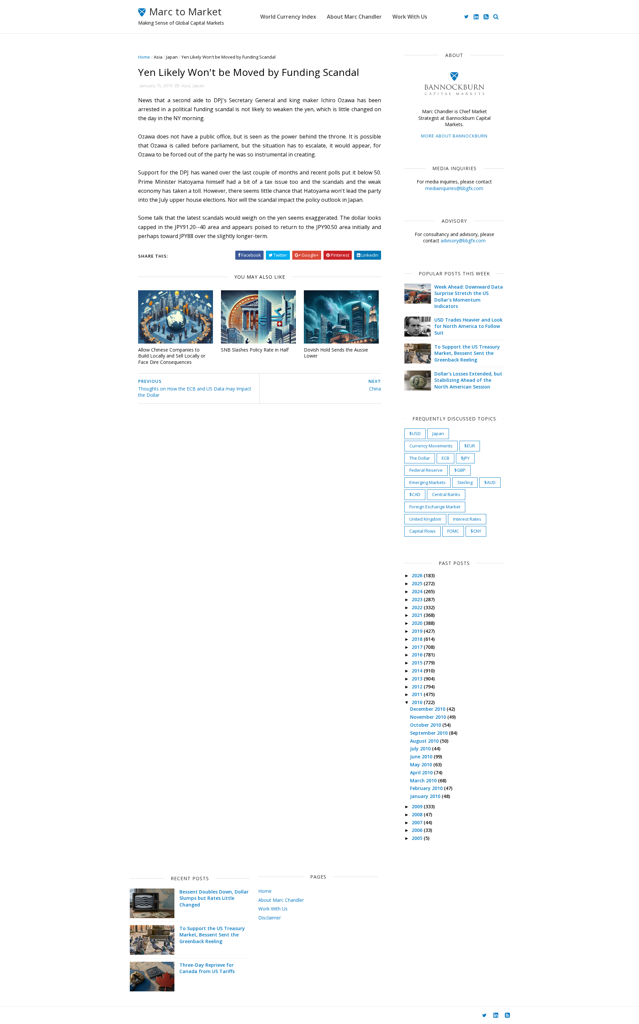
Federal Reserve (426, 470)
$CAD (414, 494)
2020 (418, 623)
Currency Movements (431, 446)
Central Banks (446, 494)
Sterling (465, 482)
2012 (418, 686)
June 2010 (422, 756)
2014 (418, 670)
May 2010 (421, 764)
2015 (418, 662)
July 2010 (421, 748)
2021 (418, 615)
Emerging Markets (427, 482)
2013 (418, 678)
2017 (418, 647)
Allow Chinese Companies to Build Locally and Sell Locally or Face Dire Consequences (171, 356)
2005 (418, 838)
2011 (418, 694)
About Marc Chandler (354, 16)
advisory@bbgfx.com (463, 240)
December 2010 (428, 709)
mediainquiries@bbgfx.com (454, 188)
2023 (418, 599)
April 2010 (422, 772)
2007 (418, 822)
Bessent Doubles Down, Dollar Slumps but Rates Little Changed (214, 898)
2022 (418, 607)
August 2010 (425, 741)
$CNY (476, 531)
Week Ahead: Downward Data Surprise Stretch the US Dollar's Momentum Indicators (468, 297)
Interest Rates (467, 519)
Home (144, 57)
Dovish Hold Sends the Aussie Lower (336, 353)
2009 (418, 806)
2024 (418, 591)
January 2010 (426, 796)
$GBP (460, 470)
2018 (418, 639)
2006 (418, 830)
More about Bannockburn (454, 136)
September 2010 (429, 733)
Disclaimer (269, 917)
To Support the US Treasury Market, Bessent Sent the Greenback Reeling (467, 353)
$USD (415, 433)
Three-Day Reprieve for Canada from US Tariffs (207, 968)
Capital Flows (422, 531)
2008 (418, 814)
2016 (418, 654)
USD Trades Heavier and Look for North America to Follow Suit (468, 326)
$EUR (469, 446)
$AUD (490, 482)
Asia (158, 57)
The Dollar (419, 458)
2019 (418, 631)
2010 (418, 702)
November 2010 (428, 717)
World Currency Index (288, 16)
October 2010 (426, 725)
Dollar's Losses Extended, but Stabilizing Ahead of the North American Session (468, 380)
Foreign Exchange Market (434, 507)
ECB (445, 458)
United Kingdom (425, 519)
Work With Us (409, 16)
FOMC (453, 531)
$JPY (465, 458)
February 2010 (427, 788)
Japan (172, 57)
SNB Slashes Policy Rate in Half (255, 350)
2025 (418, 583)
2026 (418, 575)
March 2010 (424, 780)
